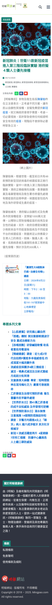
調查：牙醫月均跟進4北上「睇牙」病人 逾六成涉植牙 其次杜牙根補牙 (30, 424)
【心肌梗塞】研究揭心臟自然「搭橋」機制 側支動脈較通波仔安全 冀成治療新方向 (30, 336)
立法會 (8, 87)
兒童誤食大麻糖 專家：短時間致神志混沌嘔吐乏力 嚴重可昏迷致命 (30, 385)
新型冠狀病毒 (27, 82)
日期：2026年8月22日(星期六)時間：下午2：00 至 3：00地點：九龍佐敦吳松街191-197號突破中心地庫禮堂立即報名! (35, 289)
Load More (26, 466)
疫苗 (18, 121)
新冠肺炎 (17, 82)
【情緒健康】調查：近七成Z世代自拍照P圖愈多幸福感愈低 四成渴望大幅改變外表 (29, 358)
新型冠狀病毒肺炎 (41, 82)
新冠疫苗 (9, 82)
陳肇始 (14, 87)
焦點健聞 (6, 20)
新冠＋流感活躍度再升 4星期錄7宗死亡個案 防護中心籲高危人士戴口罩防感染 (29, 438)
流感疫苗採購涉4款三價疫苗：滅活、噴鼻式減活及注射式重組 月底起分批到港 (29, 372)
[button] (48, 7)
